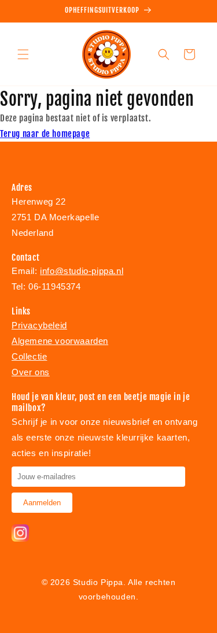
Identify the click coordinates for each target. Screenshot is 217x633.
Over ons (31, 372)
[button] (23, 54)
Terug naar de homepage (45, 133)
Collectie (29, 356)
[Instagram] (20, 538)
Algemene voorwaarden (60, 341)
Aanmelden (42, 502)
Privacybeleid (39, 325)
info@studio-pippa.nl (81, 271)
